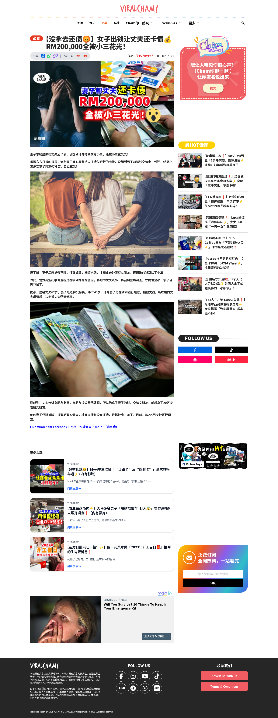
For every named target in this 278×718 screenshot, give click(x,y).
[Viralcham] (139, 9)
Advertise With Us (224, 675)
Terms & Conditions (224, 686)
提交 (213, 88)
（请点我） (111, 426)
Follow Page (194, 464)
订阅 (213, 583)
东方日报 (42, 161)
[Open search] (243, 23)
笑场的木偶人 (145, 56)
